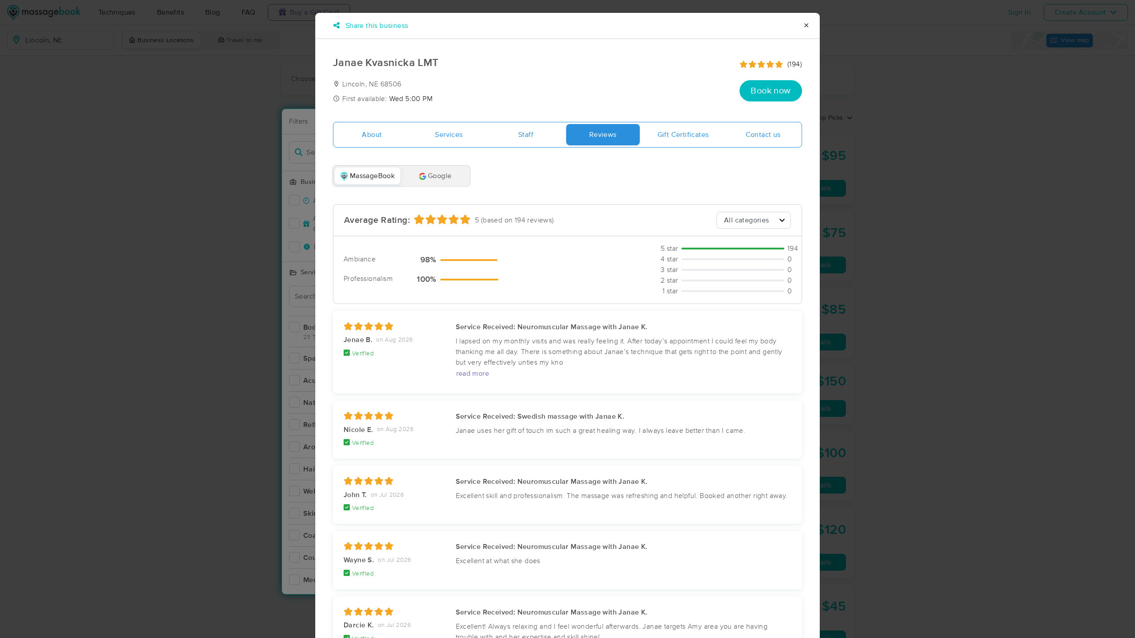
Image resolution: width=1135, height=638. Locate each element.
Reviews (603, 134)
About (372, 134)
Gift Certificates (683, 134)
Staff (525, 134)
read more (472, 373)
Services (448, 134)
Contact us (763, 134)
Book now (771, 90)
